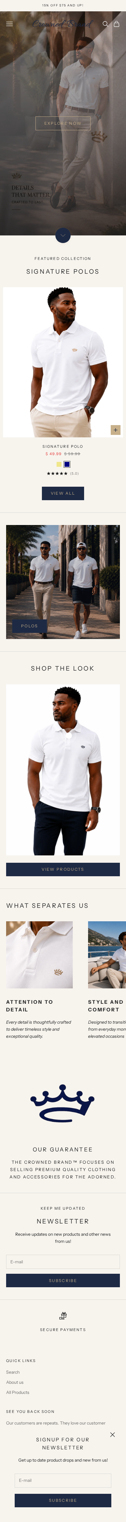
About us (15, 1382)
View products (63, 869)
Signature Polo (63, 446)
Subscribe (63, 1500)
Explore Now (63, 123)
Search (13, 1372)
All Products (17, 1392)
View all (63, 493)
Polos (29, 625)
